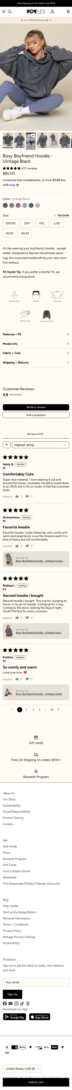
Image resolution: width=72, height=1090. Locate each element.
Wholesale (9, 877)
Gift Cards (9, 865)
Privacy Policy (12, 930)
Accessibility (11, 943)
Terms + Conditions (15, 924)
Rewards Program (14, 859)
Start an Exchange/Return (20, 912)
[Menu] (4, 11)
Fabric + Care (12, 353)
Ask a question (36, 415)
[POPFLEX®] (36, 11)
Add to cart (36, 1082)
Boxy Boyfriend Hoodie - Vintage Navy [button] (38, 632)
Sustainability (11, 805)
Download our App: (15, 1009)
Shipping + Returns (16, 362)
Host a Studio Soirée (16, 871)
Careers (8, 824)
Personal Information (16, 918)
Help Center (11, 906)
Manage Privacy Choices (19, 937)
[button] (36, 20)
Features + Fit (12, 334)
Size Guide (10, 846)
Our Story (9, 799)
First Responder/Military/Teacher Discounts (31, 883)
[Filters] (7, 444)
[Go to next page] (59, 709)
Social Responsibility (16, 811)
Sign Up (12, 994)
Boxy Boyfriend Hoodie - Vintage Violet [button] (39, 693)
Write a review (36, 407)
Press (6, 852)
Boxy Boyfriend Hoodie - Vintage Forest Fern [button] (39, 560)
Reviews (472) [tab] (35, 434)
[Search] (11, 11)
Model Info (10, 343)
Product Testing (13, 817)
